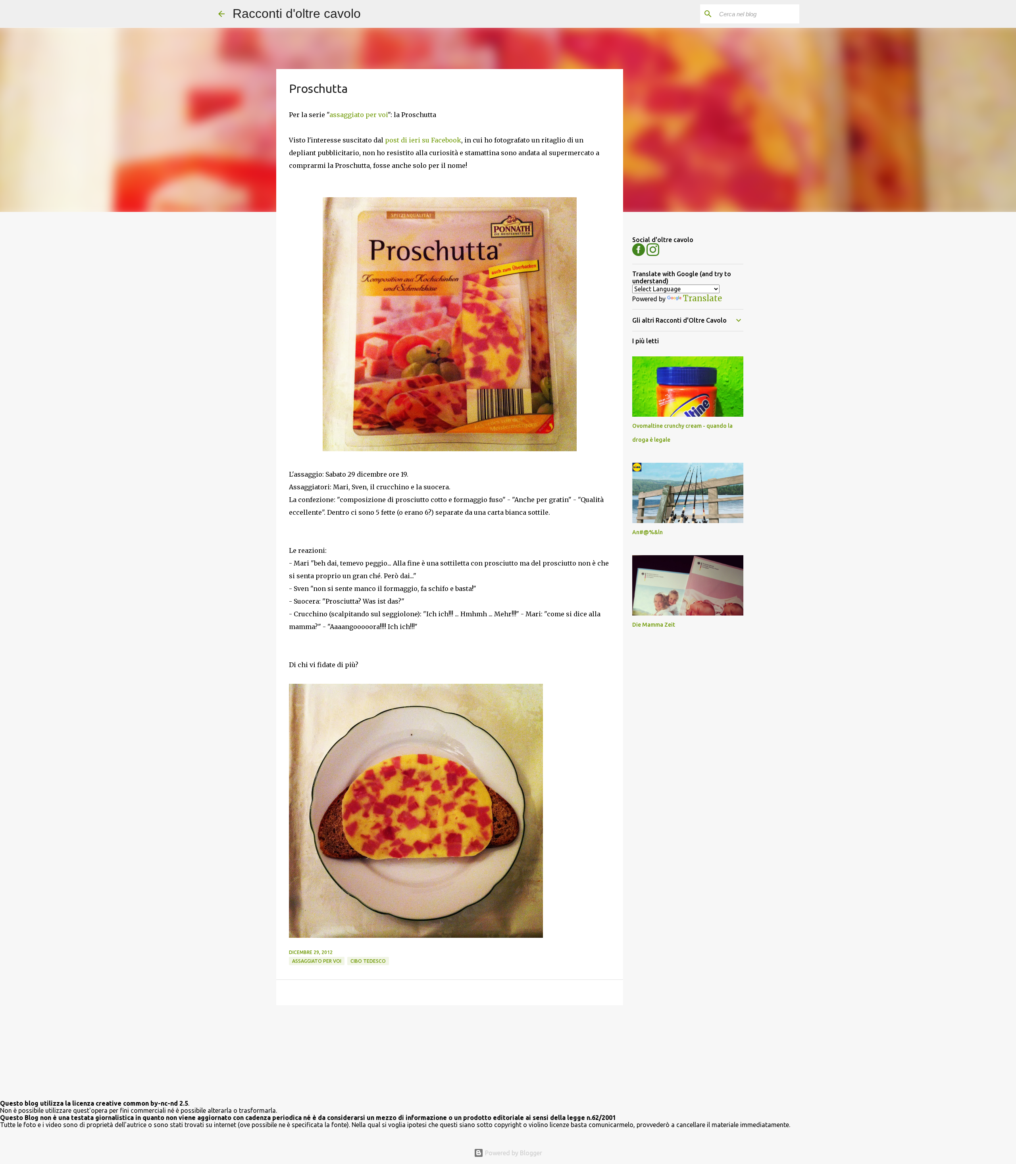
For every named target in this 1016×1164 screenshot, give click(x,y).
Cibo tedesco (368, 961)
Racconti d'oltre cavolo (297, 13)
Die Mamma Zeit (653, 624)
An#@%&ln (647, 532)
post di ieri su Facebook (423, 140)
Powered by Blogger (512, 1152)
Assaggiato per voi (316, 961)
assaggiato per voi (358, 115)
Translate (702, 298)
